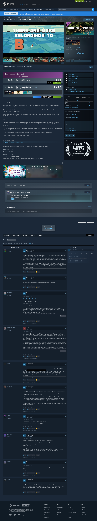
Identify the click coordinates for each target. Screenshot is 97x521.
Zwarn (8, 415)
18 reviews (9, 480)
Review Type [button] (6, 235)
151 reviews (9, 252)
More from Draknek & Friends (20, 192)
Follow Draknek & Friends (20, 195)
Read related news (70, 128)
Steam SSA (47, 509)
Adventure (68, 60)
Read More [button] (63, 315)
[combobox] (75, 9)
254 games (9, 417)
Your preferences (90, 222)
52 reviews (9, 279)
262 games (9, 278)
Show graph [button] (89, 235)
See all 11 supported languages (71, 107)
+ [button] (90, 60)
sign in (85, 1)
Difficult (82, 60)
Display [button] (41, 235)
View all (89, 206)
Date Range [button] (33, 235)
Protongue (9, 434)
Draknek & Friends (80, 53)
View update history (70, 126)
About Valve (60, 507)
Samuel (9, 277)
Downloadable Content (39, 17)
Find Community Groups (71, 130)
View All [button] (59, 163)
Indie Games (11, 17)
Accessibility (70, 509)
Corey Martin (79, 52)
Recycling (59, 514)
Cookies (69, 514)
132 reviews (9, 330)
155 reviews (9, 295)
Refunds (69, 517)
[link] (47, 97)
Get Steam (82, 507)
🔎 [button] (65, 157)
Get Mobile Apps (84, 509)
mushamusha (10, 386)
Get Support (83, 512)
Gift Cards (46, 517)
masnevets (9, 250)
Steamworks (47, 512)
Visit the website (69, 121)
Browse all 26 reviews (35, 498)
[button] (5, 9)
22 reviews (9, 418)
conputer (9, 461)
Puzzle (75, 60)
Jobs (58, 509)
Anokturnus (9, 292)
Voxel (79, 60)
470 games (9, 251)
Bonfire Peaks (30, 17)
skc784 (8, 363)
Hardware (59, 512)
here (29, 211)
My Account (83, 514)
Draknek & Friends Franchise (20, 17)
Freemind (9, 479)
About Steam (47, 507)
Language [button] (25, 235)
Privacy (69, 507)
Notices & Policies (72, 512)
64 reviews (9, 387)
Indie (72, 60)
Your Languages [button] (10, 239)
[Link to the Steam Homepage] (8, 5)
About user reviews (82, 222)
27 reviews (9, 463)
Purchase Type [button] (16, 235)
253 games (9, 329)
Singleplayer (87, 60)
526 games (9, 294)
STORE (21, 4)
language (90, 1)
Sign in (5, 66)
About (34, 4)
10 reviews (9, 436)
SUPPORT (40, 4)
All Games (5, 17)
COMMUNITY (27, 4)
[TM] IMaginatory (11, 327)
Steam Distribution (48, 514)
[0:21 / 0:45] (33, 39)
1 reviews (9, 364)
